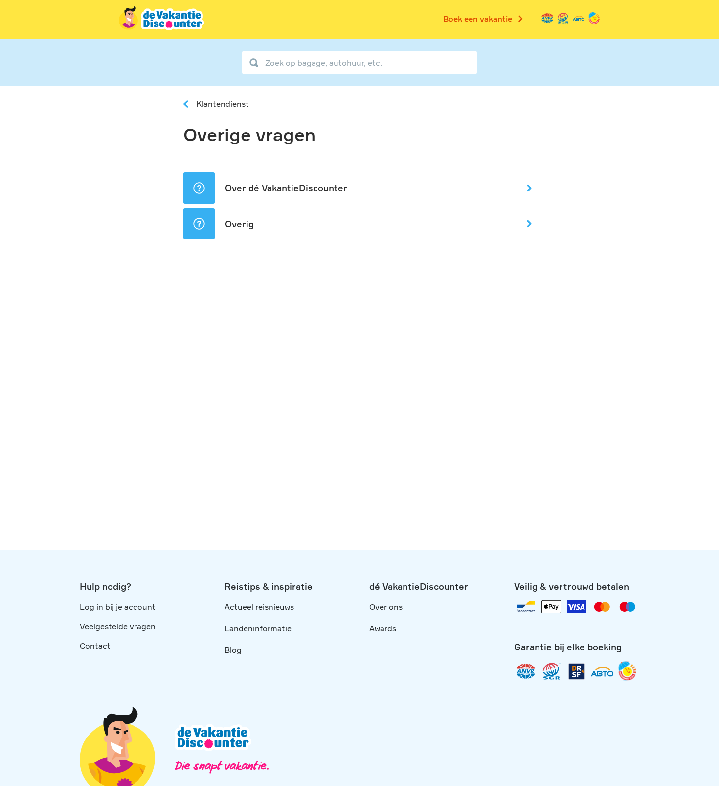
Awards (382, 628)
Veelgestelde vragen (118, 626)
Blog (233, 650)
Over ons (386, 607)
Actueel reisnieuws (259, 607)
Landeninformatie (258, 628)
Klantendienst (222, 104)
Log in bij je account (118, 607)
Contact (95, 646)
